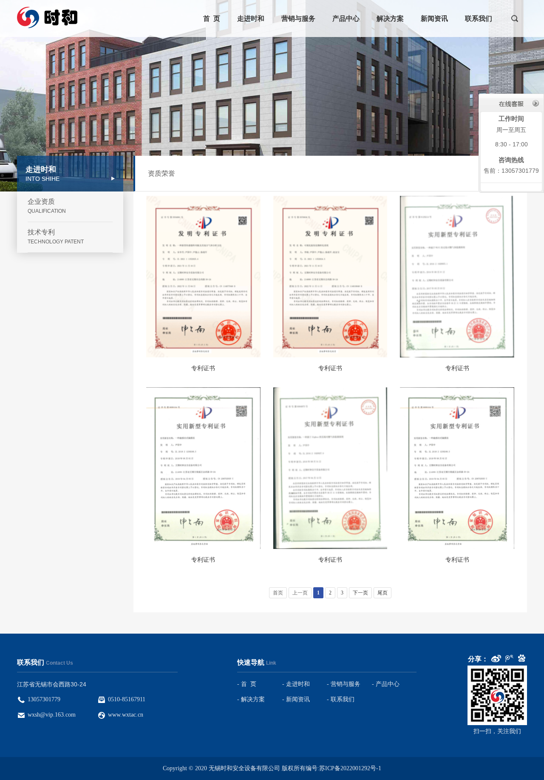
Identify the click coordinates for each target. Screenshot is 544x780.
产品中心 (346, 18)
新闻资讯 (434, 18)
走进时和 (250, 18)
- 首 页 (246, 684)
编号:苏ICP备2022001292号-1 (343, 768)
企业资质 (47, 206)
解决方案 (390, 18)
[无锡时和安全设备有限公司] (48, 17)
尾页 (382, 593)
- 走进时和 (296, 684)
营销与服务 (298, 18)
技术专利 (56, 237)
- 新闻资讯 (296, 699)
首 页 (211, 18)
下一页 (360, 593)
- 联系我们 (340, 699)
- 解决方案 (251, 699)
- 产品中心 (386, 684)
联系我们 (478, 18)
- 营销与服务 (343, 684)
